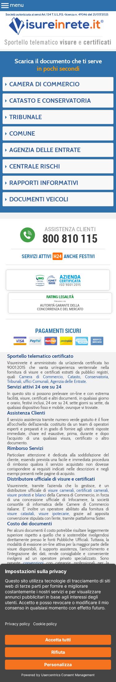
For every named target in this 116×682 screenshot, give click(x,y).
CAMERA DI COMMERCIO (44, 84)
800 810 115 (69, 238)
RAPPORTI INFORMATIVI (43, 182)
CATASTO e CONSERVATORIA (50, 100)
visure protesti (19, 495)
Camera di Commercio (41, 377)
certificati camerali (92, 490)
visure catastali (20, 513)
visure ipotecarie (54, 513)
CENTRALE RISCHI (34, 166)
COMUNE (22, 133)
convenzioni (33, 563)
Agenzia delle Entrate (68, 381)
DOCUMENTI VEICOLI (38, 199)
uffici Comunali (36, 381)
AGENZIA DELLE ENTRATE (44, 150)
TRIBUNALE (25, 117)
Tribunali (14, 381)
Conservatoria (96, 377)
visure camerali (61, 490)
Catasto (74, 377)
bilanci (40, 495)
